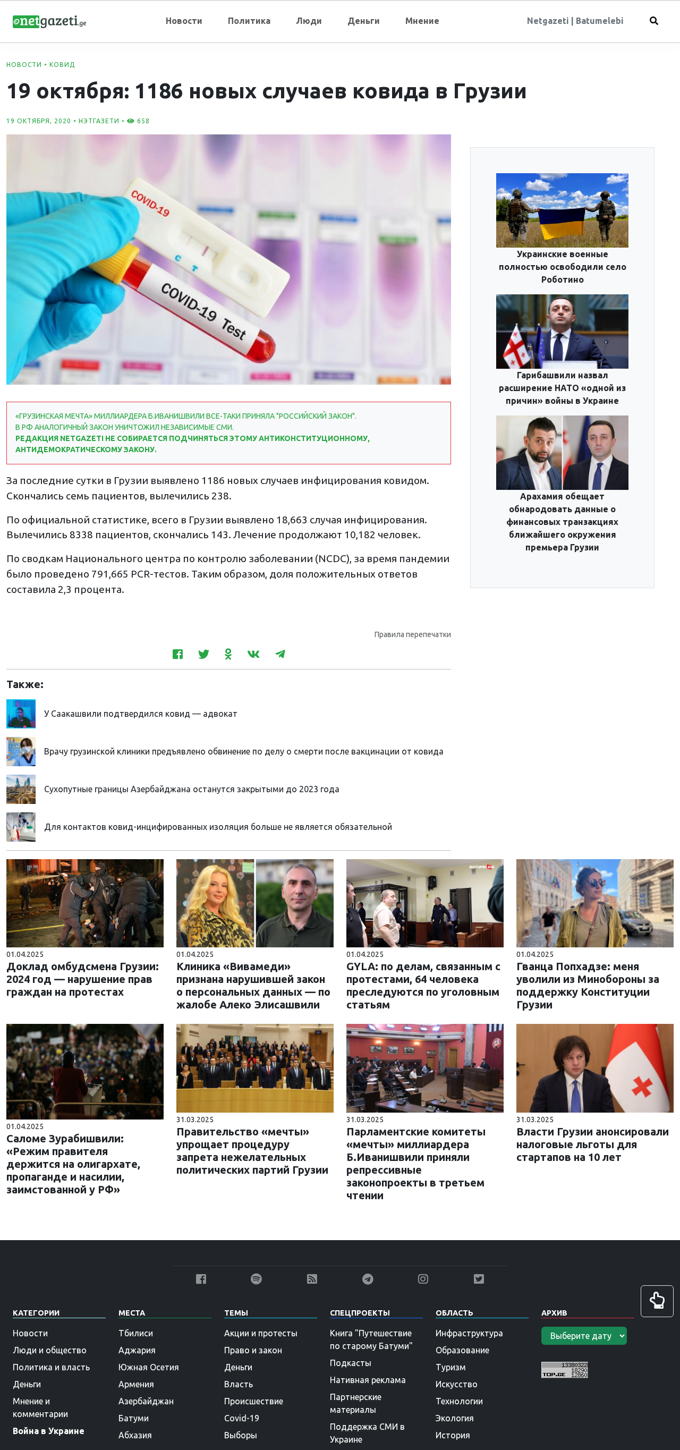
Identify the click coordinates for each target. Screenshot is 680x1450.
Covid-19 (241, 1418)
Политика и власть (51, 1367)
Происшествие (253, 1401)
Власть (238, 1384)
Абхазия (135, 1435)
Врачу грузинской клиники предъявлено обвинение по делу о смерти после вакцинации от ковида (244, 751)
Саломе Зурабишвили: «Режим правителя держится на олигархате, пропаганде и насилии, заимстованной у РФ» (73, 1163)
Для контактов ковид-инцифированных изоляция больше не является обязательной (218, 827)
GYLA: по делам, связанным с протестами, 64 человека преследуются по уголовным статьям (423, 985)
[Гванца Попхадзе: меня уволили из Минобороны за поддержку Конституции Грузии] (595, 902)
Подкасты (350, 1363)
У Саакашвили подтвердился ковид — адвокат (140, 713)
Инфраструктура (469, 1333)
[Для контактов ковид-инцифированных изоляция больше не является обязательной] (21, 825)
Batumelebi (600, 21)
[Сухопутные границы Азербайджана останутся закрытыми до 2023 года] (21, 788)
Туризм (451, 1367)
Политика (249, 21)
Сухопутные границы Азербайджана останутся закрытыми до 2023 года (191, 789)
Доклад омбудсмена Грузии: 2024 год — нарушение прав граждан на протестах (82, 979)
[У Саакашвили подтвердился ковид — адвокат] (21, 712)
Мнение (422, 21)
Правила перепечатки (413, 634)
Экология (455, 1418)
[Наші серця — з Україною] (49, 20)
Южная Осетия (148, 1367)
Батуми (133, 1418)
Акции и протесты (261, 1333)
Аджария (137, 1350)
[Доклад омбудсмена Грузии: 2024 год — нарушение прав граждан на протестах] (85, 902)
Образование (462, 1350)
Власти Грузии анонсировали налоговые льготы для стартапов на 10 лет (592, 1144)
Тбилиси (135, 1333)
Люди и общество (50, 1350)
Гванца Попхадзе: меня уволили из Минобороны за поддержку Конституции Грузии (587, 985)
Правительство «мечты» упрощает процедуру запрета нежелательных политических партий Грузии (252, 1150)
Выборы (240, 1435)
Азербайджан (146, 1401)
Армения (136, 1384)
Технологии (459, 1401)
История (453, 1435)
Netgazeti (549, 21)
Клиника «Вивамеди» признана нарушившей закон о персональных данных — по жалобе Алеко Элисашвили (253, 985)
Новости (184, 21)
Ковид (62, 64)
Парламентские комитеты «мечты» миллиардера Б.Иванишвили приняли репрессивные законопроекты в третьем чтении (416, 1163)
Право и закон (253, 1350)
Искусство (457, 1384)
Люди (309, 21)
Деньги (363, 21)
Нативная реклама (368, 1380)
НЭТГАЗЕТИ (99, 120)
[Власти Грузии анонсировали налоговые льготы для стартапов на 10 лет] (595, 1067)
